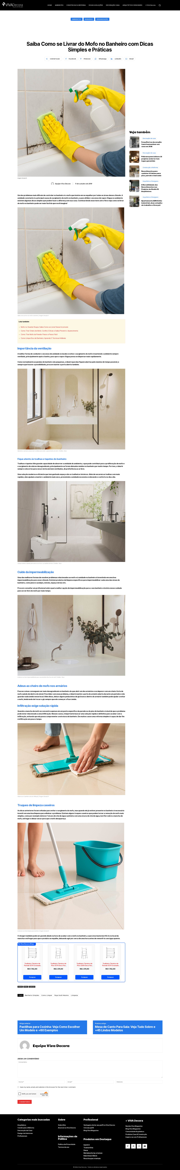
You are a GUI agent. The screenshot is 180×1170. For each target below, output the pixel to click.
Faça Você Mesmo (61, 995)
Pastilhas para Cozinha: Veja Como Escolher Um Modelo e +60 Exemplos (50, 1028)
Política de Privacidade (66, 1144)
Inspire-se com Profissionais (136, 1137)
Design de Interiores (25, 1133)
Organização (102, 19)
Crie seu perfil (89, 1128)
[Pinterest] (139, 1146)
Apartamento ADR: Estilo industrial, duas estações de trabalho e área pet (151, 203)
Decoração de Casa (25, 1130)
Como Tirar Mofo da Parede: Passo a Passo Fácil (39, 334)
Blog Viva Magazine (91, 1130)
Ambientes (76, 19)
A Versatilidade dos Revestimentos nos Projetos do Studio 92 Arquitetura (150, 188)
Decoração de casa (149, 138)
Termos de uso (63, 1147)
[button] (160, 5)
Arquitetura (22, 1125)
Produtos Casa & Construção (136, 1134)
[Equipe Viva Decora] (53, 183)
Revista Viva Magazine (134, 1126)
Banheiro (89, 19)
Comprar (32, 977)
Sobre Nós (62, 1125)
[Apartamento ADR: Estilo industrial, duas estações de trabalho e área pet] (134, 201)
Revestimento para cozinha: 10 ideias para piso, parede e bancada (151, 173)
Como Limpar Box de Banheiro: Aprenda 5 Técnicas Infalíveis (43, 338)
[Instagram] (133, 1146)
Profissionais (22, 1136)
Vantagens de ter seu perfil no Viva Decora (99, 1125)
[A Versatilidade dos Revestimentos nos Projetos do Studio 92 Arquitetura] (134, 186)
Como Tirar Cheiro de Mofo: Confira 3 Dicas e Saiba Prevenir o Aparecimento (49, 331)
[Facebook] (128, 1146)
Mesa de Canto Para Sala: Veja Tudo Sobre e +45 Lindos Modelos (125, 1028)
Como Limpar (46, 995)
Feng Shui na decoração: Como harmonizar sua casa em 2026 (151, 144)
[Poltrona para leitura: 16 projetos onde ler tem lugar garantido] (134, 157)
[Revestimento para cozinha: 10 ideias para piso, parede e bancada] (134, 171)
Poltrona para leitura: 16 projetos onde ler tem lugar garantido (151, 158)
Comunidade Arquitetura (135, 1131)
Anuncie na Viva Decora (67, 1128)
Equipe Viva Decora (62, 184)
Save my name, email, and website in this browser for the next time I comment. (48, 1087)
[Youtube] (144, 1146)
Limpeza (74, 995)
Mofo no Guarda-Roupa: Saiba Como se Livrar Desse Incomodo (44, 327)
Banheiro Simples (32, 995)
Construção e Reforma (150, 167)
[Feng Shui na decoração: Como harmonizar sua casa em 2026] (134, 142)
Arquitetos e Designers (150, 181)
